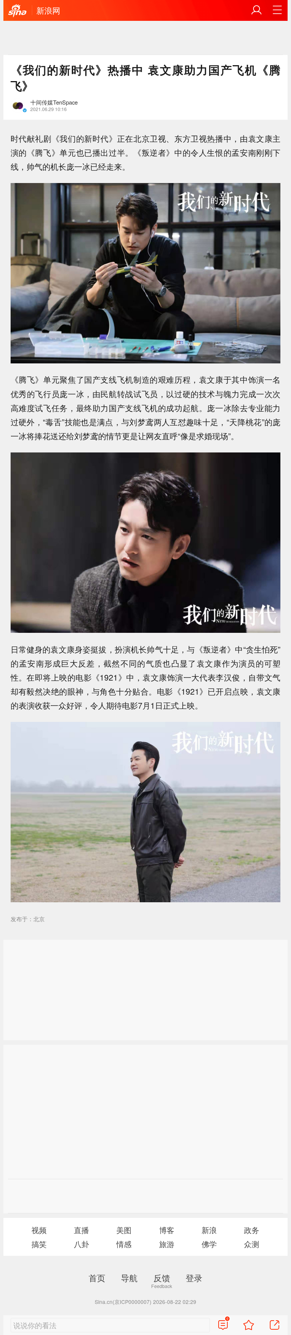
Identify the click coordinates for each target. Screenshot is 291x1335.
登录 (194, 1277)
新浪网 (48, 10)
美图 (123, 1229)
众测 (251, 1243)
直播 (81, 1229)
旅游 (166, 1243)
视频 (39, 1229)
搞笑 (39, 1243)
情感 (123, 1243)
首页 (97, 1277)
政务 (251, 1229)
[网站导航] (277, 10)
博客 (166, 1229)
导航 (129, 1277)
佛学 (209, 1243)
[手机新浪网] (17, 11)
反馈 (161, 1277)
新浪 (209, 1229)
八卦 (81, 1243)
